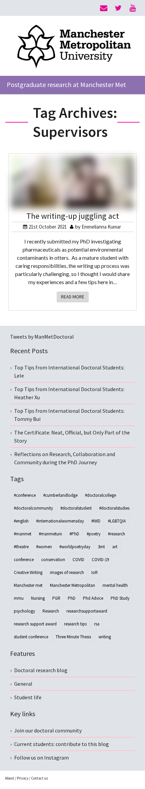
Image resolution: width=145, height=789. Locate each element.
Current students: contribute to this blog (61, 744)
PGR (56, 598)
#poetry (93, 534)
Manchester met (28, 585)
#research (116, 534)
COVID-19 (100, 559)
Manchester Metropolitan (72, 585)
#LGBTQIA (117, 521)
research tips (75, 624)
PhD (72, 598)
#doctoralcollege (100, 495)
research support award (35, 624)
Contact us (39, 778)
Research (50, 611)
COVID (78, 559)
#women (44, 547)
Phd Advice (93, 598)
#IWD (95, 521)
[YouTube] (132, 8)
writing (104, 637)
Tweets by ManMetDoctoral (42, 336)
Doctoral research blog (40, 670)
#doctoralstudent (76, 508)
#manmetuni (50, 534)
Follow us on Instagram (41, 757)
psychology (24, 611)
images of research (67, 572)
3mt (101, 547)
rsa (96, 624)
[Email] (103, 8)
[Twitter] (118, 8)
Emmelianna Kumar (101, 226)
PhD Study (120, 598)
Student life (27, 697)
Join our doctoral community (48, 730)
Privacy (22, 778)
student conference (31, 637)
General (23, 683)
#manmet (22, 534)
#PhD (74, 534)
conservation (53, 559)
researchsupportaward (86, 611)
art (114, 547)
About (9, 778)
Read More (72, 297)
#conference (25, 495)
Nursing (38, 598)
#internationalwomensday (60, 521)
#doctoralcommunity (33, 508)
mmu (19, 598)
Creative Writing (28, 572)
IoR (94, 572)
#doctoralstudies (114, 508)
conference (24, 559)
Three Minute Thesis (73, 637)
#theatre (21, 547)
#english (21, 521)
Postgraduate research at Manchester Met (66, 84)
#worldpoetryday (74, 547)
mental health (115, 585)
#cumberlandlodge (60, 495)
